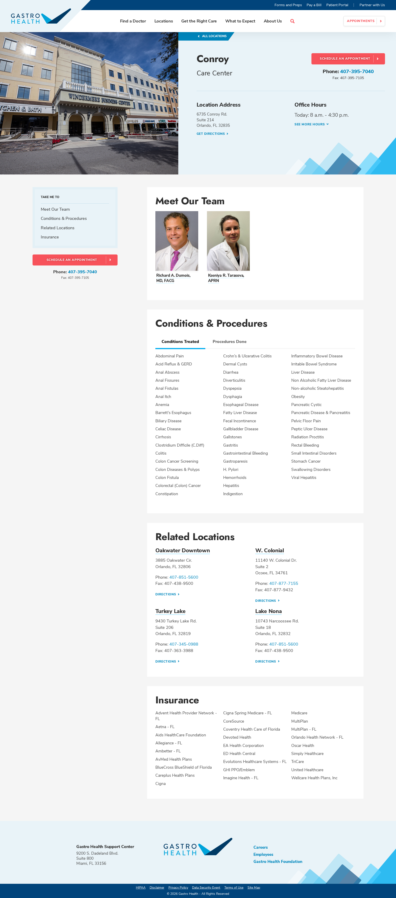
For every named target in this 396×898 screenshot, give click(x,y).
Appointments (360, 21)
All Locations (214, 36)
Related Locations (57, 228)
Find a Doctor (133, 21)
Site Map (254, 887)
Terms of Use (233, 887)
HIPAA (141, 887)
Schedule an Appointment (345, 58)
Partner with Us (372, 5)
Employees (263, 854)
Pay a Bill (314, 5)
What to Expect (240, 21)
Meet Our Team (55, 209)
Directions (166, 594)
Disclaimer (157, 887)
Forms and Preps (288, 5)
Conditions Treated (180, 341)
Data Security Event (206, 887)
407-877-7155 (283, 583)
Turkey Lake (170, 611)
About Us (273, 21)
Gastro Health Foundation (277, 861)
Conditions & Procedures (64, 218)
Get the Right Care (199, 21)
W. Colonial (269, 550)
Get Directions (211, 134)
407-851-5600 (183, 577)
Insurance (50, 237)
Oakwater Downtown (182, 550)
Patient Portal (337, 5)
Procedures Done (230, 341)
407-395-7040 (357, 71)
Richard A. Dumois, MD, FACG (173, 278)
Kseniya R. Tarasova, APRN (226, 278)
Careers (260, 847)
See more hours (309, 124)
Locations (163, 21)
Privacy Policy (178, 887)
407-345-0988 (183, 644)
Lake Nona (268, 611)
